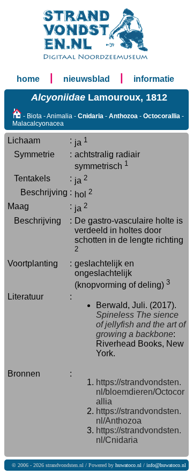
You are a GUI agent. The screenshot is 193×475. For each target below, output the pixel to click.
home (28, 78)
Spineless (115, 314)
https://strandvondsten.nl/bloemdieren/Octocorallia (140, 392)
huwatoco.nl (128, 465)
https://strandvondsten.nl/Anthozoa (138, 416)
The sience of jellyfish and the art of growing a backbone (140, 324)
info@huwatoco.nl (166, 465)
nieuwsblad (86, 78)
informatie (153, 78)
